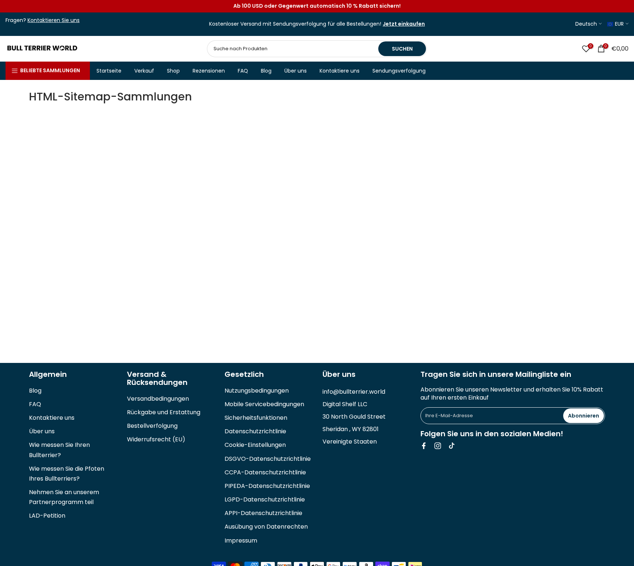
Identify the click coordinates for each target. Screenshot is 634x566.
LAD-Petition (47, 515)
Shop (173, 70)
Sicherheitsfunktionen (256, 418)
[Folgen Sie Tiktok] (451, 445)
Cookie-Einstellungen (255, 445)
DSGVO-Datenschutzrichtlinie (268, 459)
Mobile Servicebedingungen (264, 404)
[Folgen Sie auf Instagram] (437, 445)
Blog (266, 70)
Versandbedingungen (158, 398)
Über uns (295, 70)
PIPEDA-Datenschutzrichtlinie (267, 486)
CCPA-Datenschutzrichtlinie (265, 472)
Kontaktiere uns (340, 70)
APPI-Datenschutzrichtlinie (263, 513)
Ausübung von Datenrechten (266, 526)
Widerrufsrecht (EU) (156, 439)
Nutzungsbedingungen (257, 390)
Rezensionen (209, 70)
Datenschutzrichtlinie (255, 431)
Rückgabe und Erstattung (163, 412)
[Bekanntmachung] (317, 6)
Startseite (108, 70)
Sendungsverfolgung (399, 70)
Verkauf (144, 70)
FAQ (243, 70)
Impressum (241, 540)
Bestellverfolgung (152, 426)
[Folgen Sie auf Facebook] (423, 445)
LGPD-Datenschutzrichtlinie (265, 499)
